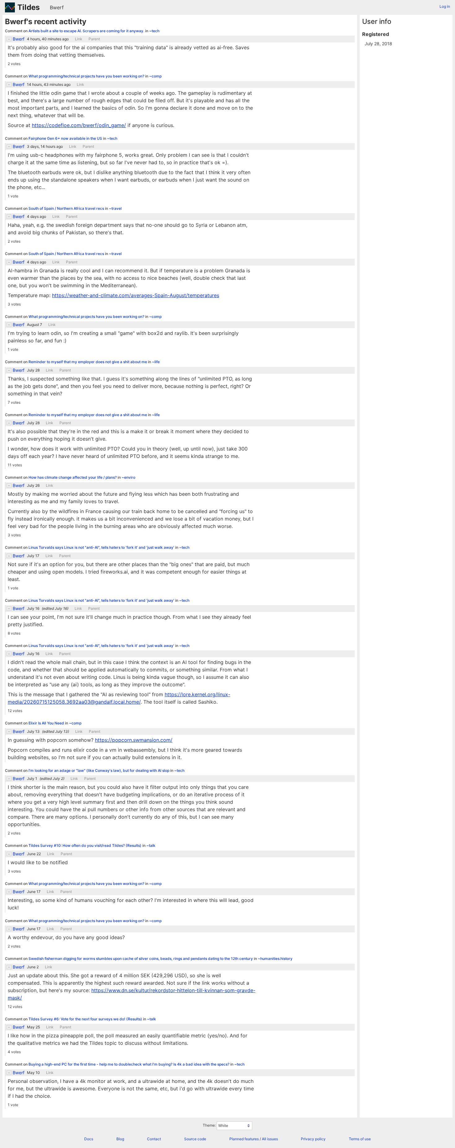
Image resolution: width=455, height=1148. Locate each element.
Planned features (244, 1139)
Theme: (209, 1125)
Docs (88, 1139)
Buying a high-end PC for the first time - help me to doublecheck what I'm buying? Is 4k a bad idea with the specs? (129, 1064)
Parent (94, 39)
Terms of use (360, 1139)
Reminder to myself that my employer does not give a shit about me (88, 361)
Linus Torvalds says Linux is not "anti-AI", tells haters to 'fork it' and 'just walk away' (101, 547)
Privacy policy (313, 1139)
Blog (120, 1139)
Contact (154, 1139)
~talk (150, 845)
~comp (155, 76)
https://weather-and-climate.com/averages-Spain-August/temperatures (135, 295)
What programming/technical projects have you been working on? (86, 76)
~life (156, 361)
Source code (195, 1139)
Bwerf (57, 7)
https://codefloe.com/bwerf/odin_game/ (79, 125)
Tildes (28, 7)
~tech (154, 31)
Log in (445, 6)
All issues (270, 1139)
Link (78, 39)
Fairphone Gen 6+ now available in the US (65, 138)
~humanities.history (275, 958)
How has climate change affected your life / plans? (73, 477)
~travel (115, 208)
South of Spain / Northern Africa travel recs (66, 208)
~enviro (128, 477)
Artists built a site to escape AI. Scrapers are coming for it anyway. (86, 31)
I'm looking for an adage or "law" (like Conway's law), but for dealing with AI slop (99, 770)
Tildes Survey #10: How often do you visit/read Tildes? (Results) (85, 845)
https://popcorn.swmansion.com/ (133, 740)
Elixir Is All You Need (46, 723)
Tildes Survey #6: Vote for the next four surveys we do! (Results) (85, 1019)
